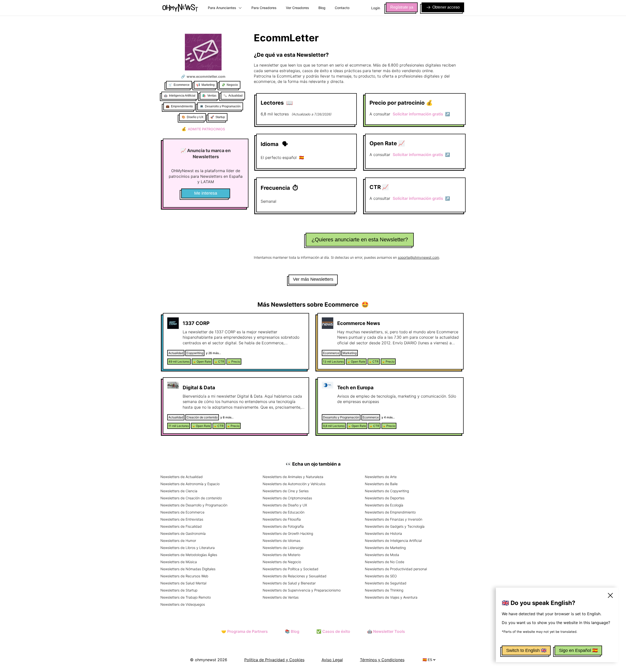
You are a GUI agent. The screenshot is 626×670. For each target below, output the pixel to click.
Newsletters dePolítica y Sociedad (290, 569)
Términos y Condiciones (382, 659)
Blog (321, 8)
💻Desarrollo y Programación (220, 106)
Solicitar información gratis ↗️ (421, 114)
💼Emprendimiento (179, 106)
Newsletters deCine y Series (286, 491)
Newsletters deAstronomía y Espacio (190, 484)
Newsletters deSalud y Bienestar (289, 583)
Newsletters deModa (382, 555)
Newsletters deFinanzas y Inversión (393, 519)
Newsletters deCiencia (178, 491)
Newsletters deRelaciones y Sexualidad (294, 576)
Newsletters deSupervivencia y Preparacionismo (302, 590)
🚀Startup (217, 117)
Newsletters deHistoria (383, 533)
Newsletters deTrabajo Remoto (185, 597)
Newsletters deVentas (281, 597)
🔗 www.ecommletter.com (203, 76)
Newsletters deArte (381, 477)
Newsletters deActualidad (181, 477)
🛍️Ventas (209, 95)
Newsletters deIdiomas (281, 540)
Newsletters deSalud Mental (183, 583)
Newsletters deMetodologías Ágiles (188, 555)
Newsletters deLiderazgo (283, 548)
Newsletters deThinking (384, 590)
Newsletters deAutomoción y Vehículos (294, 484)
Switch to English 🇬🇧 (526, 650)
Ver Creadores (297, 8)
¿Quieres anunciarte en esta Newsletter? (360, 239)
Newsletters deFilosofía (282, 519)
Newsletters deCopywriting (387, 491)
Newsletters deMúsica (178, 562)
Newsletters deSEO (381, 576)
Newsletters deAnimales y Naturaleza (293, 477)
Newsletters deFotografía (283, 526)
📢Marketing (205, 85)
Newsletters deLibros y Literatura (187, 548)
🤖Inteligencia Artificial (179, 95)
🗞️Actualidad (233, 95)
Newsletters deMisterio (281, 555)
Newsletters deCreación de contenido (191, 498)
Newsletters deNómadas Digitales (187, 569)
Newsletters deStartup (178, 590)
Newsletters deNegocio (282, 562)
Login (375, 8)
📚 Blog (292, 631)
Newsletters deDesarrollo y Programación (193, 505)
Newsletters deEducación (283, 512)
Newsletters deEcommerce (182, 512)
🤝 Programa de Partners (244, 631)
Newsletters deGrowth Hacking (288, 533)
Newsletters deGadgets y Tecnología (395, 526)
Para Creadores (264, 8)
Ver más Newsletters (313, 279)
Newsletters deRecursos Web (184, 576)
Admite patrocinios (203, 129)
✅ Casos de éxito (333, 631)
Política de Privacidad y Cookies (274, 659)
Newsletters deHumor (178, 540)
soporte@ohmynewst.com (418, 257)
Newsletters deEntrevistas (181, 519)
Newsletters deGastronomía (183, 533)
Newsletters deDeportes (384, 498)
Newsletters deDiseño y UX (285, 505)
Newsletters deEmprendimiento (390, 512)
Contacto (342, 8)
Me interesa (205, 193)
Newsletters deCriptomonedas (287, 498)
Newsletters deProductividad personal (396, 569)
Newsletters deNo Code (384, 562)
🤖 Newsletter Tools (386, 631)
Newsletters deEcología (384, 505)
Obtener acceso (446, 7)
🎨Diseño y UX (192, 117)
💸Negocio (230, 85)
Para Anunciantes (222, 8)
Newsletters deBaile (381, 484)
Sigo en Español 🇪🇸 (578, 650)
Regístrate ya (401, 7)
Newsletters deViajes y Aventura (391, 597)
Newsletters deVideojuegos (182, 604)
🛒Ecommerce (179, 85)
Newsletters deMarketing (385, 548)
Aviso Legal (332, 659)
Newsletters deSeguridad (385, 583)
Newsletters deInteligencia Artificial (393, 540)
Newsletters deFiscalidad (181, 526)
